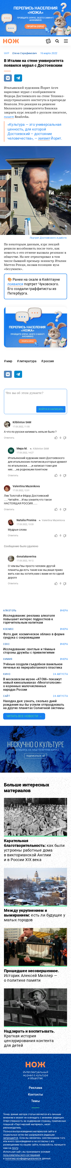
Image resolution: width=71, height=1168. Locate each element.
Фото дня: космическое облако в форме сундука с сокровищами (33, 635)
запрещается (10, 1138)
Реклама (35, 1088)
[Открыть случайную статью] (48, 41)
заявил (44, 138)
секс (6, 644)
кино (6, 674)
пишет (9, 117)
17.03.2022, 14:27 (25, 452)
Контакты (35, 1094)
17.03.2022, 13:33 (25, 524)
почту (15, 1148)
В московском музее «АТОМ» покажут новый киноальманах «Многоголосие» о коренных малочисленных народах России (32, 684)
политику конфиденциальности (23, 1158)
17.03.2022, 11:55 (21, 426)
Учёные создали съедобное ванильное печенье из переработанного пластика (33, 665)
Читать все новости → (24, 716)
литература (27, 361)
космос (8, 629)
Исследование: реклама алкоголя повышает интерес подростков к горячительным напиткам (29, 619)
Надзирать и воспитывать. (29, 1038)
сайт (6, 696)
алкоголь (9, 610)
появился (15, 284)
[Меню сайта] (66, 41)
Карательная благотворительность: (34, 850)
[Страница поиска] (57, 41)
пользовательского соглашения (21, 1155)
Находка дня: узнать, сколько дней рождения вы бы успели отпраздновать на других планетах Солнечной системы (33, 704)
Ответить (9, 437)
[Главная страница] (11, 41)
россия (49, 361)
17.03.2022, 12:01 (21, 490)
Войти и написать (51, 409)
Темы (35, 1101)
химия (7, 659)
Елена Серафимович (24, 53)
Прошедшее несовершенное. (31, 975)
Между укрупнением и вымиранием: (34, 915)
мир (6, 53)
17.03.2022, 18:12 (25, 560)
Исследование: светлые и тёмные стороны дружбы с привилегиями (29, 650)
